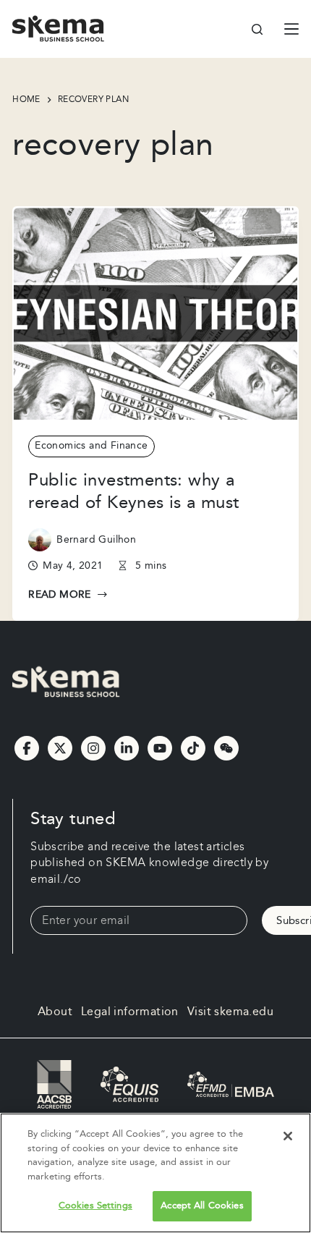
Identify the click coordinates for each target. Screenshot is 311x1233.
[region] (155, 1173)
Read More (65, 595)
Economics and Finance (91, 446)
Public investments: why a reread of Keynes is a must (133, 492)
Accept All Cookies (202, 1205)
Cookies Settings (95, 1205)
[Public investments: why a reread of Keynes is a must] (155, 314)
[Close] (288, 1136)
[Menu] (291, 29)
